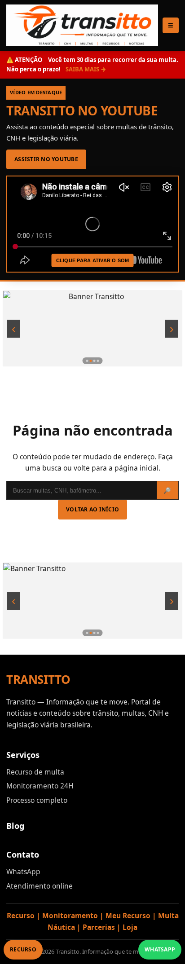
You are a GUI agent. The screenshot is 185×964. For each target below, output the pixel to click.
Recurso (23, 949)
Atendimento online (39, 886)
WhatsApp (23, 871)
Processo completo (36, 800)
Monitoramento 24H (39, 786)
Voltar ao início (92, 509)
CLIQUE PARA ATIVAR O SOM (92, 260)
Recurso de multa (35, 772)
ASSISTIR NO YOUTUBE (46, 159)
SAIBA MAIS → (86, 69)
